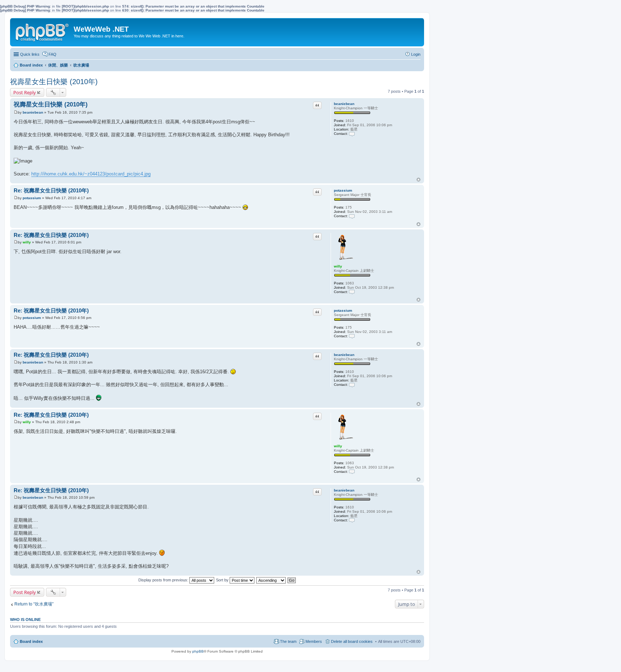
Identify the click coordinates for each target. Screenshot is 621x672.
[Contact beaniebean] (352, 134)
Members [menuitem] (313, 641)
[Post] (16, 112)
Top (418, 180)
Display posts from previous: (163, 580)
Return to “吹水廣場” (34, 604)
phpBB (198, 651)
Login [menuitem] (415, 54)
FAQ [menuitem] (52, 54)
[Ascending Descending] (271, 580)
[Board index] (43, 31)
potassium (343, 190)
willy (338, 266)
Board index (31, 641)
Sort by (223, 580)
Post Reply (24, 92)
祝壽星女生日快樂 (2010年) (54, 82)
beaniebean (344, 104)
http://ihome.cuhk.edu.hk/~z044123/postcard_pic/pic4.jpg (91, 174)
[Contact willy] (352, 292)
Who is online (25, 619)
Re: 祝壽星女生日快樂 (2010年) (51, 190)
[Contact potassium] (352, 216)
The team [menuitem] (288, 641)
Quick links (30, 54)
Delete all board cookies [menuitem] (352, 641)
